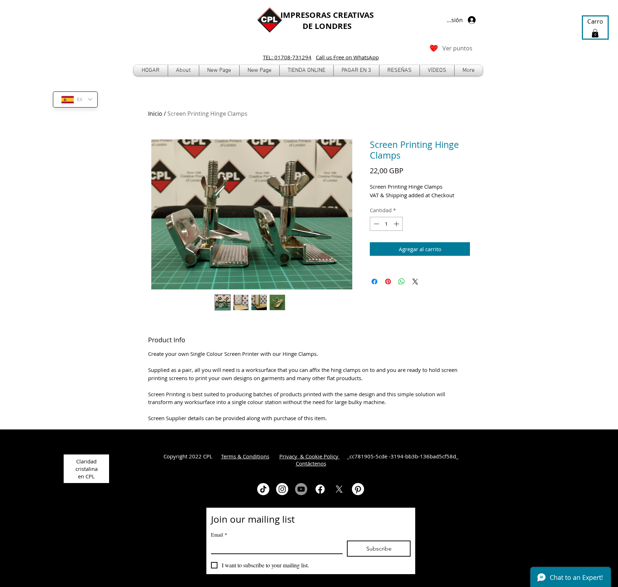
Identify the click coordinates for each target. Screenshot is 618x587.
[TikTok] (263, 489)
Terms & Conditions (245, 456)
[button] (306, 70)
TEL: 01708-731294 (287, 57)
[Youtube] (301, 489)
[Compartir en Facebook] (374, 281)
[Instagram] (282, 489)
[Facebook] (320, 489)
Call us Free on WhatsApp (347, 57)
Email (219, 535)
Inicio (155, 114)
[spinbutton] (386, 223)
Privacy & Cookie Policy (309, 456)
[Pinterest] (358, 489)
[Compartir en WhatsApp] (401, 281)
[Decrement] (376, 223)
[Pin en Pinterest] (388, 281)
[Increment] (397, 223)
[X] (339, 489)
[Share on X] (415, 281)
